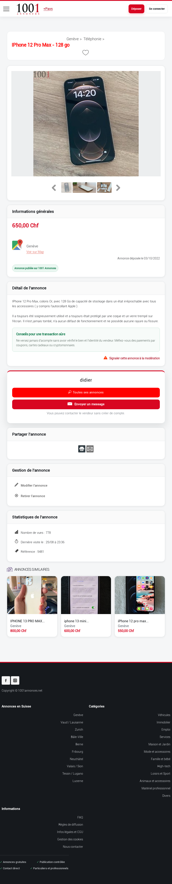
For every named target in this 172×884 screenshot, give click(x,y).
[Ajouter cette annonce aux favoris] (85, 52)
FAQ (80, 817)
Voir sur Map (35, 252)
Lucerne (78, 781)
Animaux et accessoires (155, 781)
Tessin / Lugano (72, 773)
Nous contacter (73, 847)
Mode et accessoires (157, 752)
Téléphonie (92, 39)
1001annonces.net (30, 690)
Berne (79, 744)
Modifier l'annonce (34, 485)
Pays (48, 9)
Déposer (136, 8)
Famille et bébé (160, 759)
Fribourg (77, 752)
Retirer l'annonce (33, 496)
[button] (6, 9)
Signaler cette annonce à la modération (134, 358)
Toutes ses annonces (88, 392)
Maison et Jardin (159, 744)
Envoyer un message (89, 404)
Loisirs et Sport (160, 773)
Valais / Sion (75, 766)
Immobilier (163, 722)
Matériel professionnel (156, 788)
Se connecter (157, 8)
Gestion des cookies (70, 839)
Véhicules (164, 715)
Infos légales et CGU (70, 832)
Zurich (79, 729)
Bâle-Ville (77, 737)
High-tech (163, 766)
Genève (72, 39)
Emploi (166, 729)
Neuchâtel (76, 759)
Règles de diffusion (71, 824)
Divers (166, 796)
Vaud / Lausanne (72, 722)
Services (165, 737)
